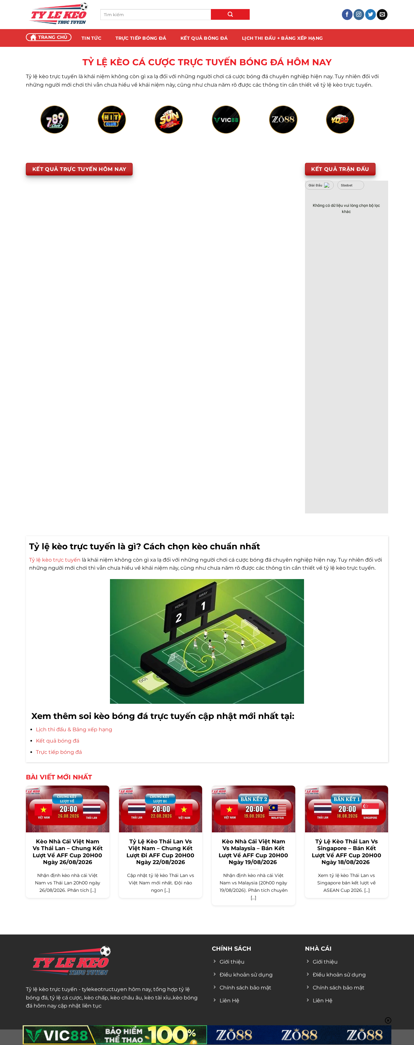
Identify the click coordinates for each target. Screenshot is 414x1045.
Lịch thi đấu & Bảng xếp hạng (74, 729)
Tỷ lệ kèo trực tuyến (55, 560)
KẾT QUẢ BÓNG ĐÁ (204, 38)
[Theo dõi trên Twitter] (370, 14)
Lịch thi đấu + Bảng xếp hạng (282, 38)
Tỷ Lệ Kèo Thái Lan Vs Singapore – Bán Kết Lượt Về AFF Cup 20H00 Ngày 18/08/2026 (346, 852)
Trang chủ (53, 37)
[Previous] (50, 127)
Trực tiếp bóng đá (59, 752)
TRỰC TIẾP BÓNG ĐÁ (141, 38)
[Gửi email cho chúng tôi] (382, 14)
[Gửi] (230, 14)
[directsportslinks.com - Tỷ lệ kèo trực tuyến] (58, 14)
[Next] (363, 127)
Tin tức (91, 38)
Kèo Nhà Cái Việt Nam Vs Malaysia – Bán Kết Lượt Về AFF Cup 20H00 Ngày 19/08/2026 (253, 852)
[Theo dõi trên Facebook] (347, 14)
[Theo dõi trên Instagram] (359, 14)
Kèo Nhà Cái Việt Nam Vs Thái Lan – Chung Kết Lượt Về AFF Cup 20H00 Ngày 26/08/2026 (68, 852)
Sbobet (347, 185)
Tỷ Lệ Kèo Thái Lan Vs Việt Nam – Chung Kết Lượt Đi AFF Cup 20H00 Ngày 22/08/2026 (160, 852)
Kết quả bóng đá (57, 741)
